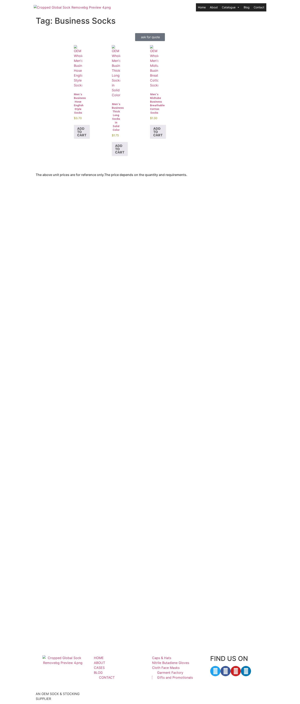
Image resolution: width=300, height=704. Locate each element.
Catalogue (229, 7)
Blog (247, 7)
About (214, 7)
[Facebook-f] (225, 671)
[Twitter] (215, 671)
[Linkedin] (246, 671)
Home (202, 7)
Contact (259, 7)
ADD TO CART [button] (82, 131)
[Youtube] (236, 671)
